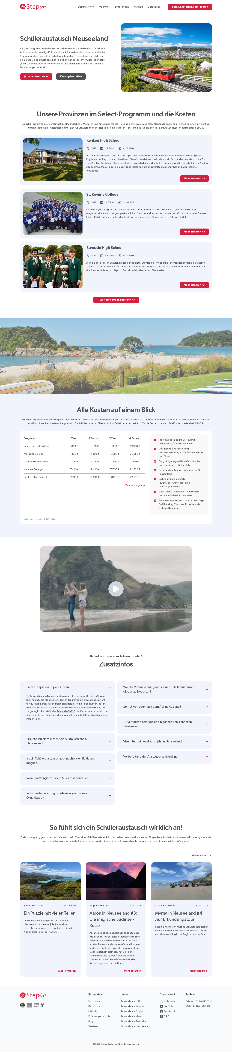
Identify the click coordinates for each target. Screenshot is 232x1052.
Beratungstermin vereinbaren (190, 6)
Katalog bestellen (71, 76)
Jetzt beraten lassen (36, 76)
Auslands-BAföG (66, 711)
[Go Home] (34, 7)
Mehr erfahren (192, 178)
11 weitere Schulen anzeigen (114, 299)
